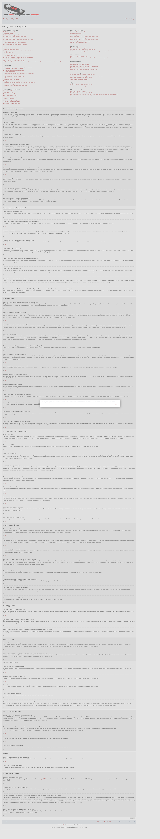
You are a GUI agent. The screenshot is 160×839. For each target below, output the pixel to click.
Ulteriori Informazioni (53, 403)
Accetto (116, 404)
